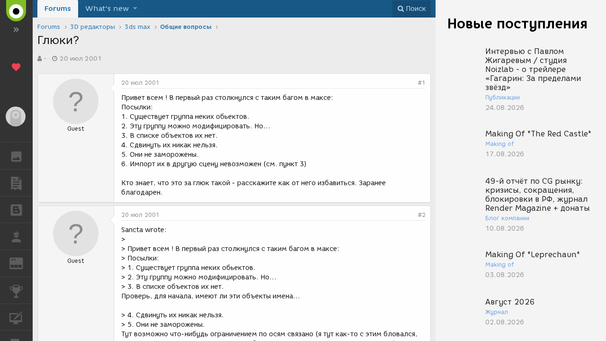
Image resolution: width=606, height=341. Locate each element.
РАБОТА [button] (16, 236)
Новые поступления (517, 23)
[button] (135, 9)
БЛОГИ (16, 210)
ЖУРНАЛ (22, 262)
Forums (58, 8)
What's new (107, 8)
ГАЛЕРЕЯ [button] (16, 156)
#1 (422, 82)
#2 (422, 214)
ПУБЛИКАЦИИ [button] (16, 183)
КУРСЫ (16, 317)
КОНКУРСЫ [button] (16, 290)
